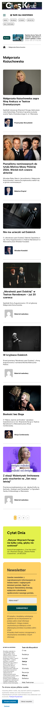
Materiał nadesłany (21, 314)
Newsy (6, 20)
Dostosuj (7, 706)
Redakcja (25, 654)
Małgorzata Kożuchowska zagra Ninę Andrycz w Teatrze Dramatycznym (21, 101)
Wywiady (21, 20)
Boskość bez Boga (13, 414)
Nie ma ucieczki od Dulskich (19, 232)
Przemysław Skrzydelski (23, 123)
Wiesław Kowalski (21, 251)
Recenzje (13, 20)
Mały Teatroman (8, 24)
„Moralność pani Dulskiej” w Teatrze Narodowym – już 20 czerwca (19, 294)
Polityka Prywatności (15, 696)
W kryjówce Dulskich (15, 354)
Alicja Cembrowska (21, 435)
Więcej (24, 675)
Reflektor (30, 20)
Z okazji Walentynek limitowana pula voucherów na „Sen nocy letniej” (21, 478)
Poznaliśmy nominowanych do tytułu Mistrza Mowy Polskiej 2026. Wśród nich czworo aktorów (20, 168)
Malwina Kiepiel (20, 191)
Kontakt (25, 658)
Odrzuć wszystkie (26, 701)
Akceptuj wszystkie (10, 701)
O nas (24, 650)
